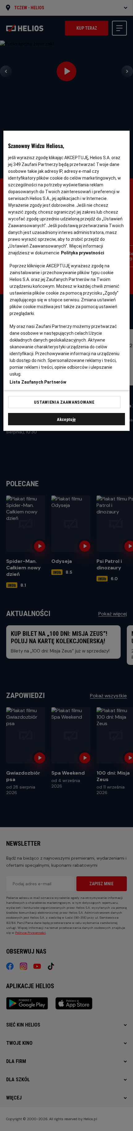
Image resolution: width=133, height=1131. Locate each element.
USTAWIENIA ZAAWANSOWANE (64, 402)
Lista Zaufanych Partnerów (38, 382)
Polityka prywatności (82, 252)
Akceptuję (66, 419)
